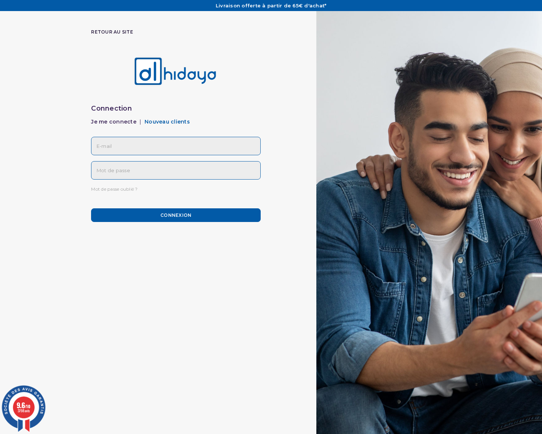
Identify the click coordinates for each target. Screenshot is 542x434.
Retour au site (112, 32)
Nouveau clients (167, 121)
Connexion (175, 215)
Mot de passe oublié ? (114, 189)
